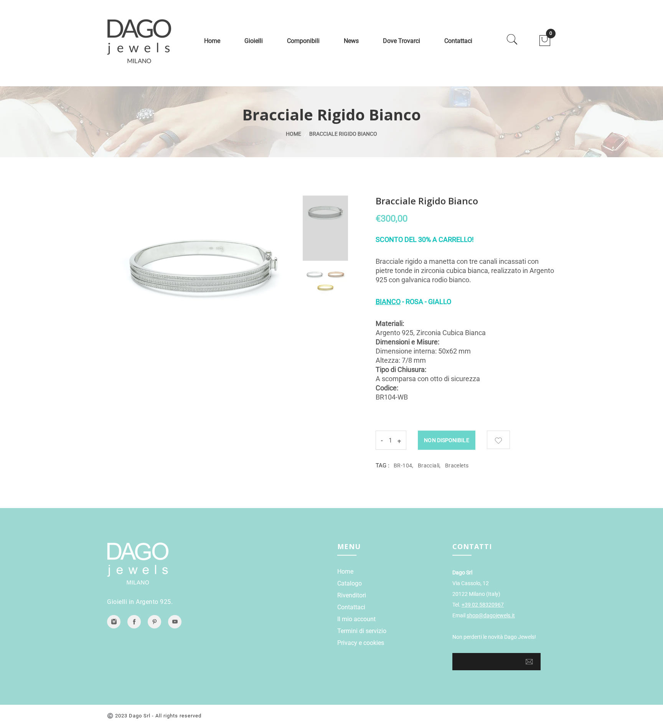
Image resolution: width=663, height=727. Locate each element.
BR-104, (404, 465)
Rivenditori (351, 595)
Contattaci (458, 40)
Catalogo (349, 583)
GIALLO (439, 302)
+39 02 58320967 (483, 605)
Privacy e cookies (360, 642)
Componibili (303, 40)
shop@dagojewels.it (491, 615)
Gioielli (253, 40)
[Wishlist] (498, 440)
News (351, 40)
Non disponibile (446, 440)
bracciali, (429, 465)
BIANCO (388, 302)
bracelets (457, 465)
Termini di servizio (361, 631)
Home (212, 40)
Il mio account (356, 619)
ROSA (414, 302)
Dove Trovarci (401, 40)
